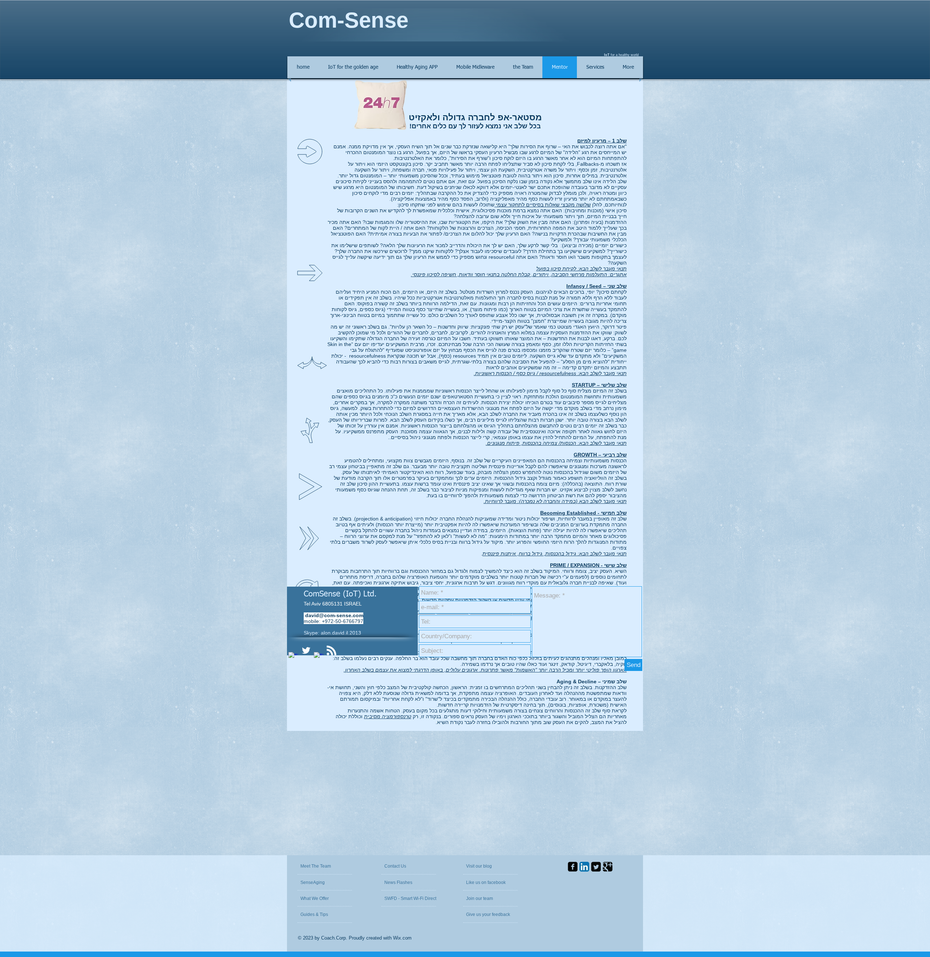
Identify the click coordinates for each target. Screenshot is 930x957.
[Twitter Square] (596, 867)
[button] (483, 866)
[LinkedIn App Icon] (584, 867)
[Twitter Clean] (306, 650)
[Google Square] (607, 867)
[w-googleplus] (319, 657)
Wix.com (402, 938)
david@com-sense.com (334, 615)
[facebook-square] (573, 867)
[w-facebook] (293, 657)
